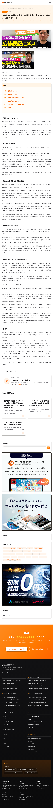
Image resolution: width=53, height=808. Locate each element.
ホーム (3, 8)
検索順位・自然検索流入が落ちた (10, 697)
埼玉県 (38, 781)
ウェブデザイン (21, 556)
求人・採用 (18, 559)
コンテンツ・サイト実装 (8, 721)
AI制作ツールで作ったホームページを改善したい (39, 705)
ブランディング (19, 554)
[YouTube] (4, 616)
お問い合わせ (31, 749)
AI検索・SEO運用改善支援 (8, 683)
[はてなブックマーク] (13, 371)
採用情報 (4, 743)
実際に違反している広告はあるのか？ (17, 104)
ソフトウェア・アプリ (37, 551)
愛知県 (4, 792)
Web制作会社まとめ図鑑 (33, 724)
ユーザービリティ (43, 556)
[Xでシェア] (7, 371)
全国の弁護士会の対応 (13, 101)
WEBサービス (29, 548)
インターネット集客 (8, 551)
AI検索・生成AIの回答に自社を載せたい (37, 680)
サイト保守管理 (6, 686)
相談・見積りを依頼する (38, 649)
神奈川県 (22, 781)
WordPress (14, 556)
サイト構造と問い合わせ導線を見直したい (37, 702)
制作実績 (30, 741)
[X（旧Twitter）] (5, 672)
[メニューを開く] (49, 2)
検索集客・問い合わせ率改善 (9, 693)
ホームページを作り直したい (35, 693)
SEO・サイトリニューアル (8, 729)
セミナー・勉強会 (26, 551)
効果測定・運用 (6, 727)
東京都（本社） (6, 781)
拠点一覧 (4, 741)
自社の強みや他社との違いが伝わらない (11, 705)
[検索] (48, 447)
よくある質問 (31, 744)
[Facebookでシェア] (10, 371)
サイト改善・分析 (17, 551)
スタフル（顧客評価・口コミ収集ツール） (26, 769)
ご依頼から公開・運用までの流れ (10, 688)
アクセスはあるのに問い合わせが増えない (12, 700)
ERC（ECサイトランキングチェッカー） (13, 772)
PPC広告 (19, 548)
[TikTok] (9, 616)
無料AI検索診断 (31, 746)
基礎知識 (4, 716)
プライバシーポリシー (33, 751)
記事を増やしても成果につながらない (11, 702)
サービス (5, 677)
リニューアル (6, 559)
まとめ (9, 108)
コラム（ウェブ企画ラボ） (34, 716)
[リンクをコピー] (20, 371)
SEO (24, 548)
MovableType (7, 556)
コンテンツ (28, 556)
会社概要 (19, 384)
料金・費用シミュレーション (34, 738)
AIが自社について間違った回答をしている (37, 686)
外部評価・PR (6, 724)
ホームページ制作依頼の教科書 (35, 722)
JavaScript (43, 553)
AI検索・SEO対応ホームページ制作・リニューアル (13, 680)
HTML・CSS (36, 553)
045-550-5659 (24, 788)
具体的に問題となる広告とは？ (16, 97)
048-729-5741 (41, 788)
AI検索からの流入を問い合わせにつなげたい (38, 688)
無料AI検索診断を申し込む (16, 649)
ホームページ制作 (28, 554)
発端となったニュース (13, 91)
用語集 (29, 719)
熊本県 (21, 792)
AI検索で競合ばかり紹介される (35, 683)
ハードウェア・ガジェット (9, 554)
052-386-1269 (7, 799)
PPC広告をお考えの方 (9, 769)
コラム (6, 8)
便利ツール (30, 727)
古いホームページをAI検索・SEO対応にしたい (38, 700)
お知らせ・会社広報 (38, 548)
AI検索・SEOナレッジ (8, 712)
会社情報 (5, 734)
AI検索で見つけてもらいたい (35, 677)
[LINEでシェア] (16, 371)
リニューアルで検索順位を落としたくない (37, 697)
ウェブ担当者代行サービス (30, 772)
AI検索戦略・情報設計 (7, 719)
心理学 (12, 559)
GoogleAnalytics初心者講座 (9, 548)
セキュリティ (35, 556)
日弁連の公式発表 (12, 94)
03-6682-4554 (7, 788)
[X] (6, 616)
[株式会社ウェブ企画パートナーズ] (8, 2)
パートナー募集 (6, 746)
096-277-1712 (24, 799)
